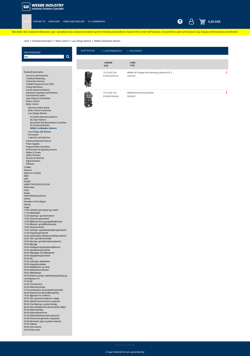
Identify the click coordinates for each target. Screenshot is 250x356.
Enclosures (33, 135)
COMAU (27, 167)
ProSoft (27, 181)
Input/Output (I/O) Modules (38, 98)
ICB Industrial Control (35, 95)
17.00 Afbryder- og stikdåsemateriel (40, 224)
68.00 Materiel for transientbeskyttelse (41, 293)
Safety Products (33, 155)
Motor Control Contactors (39, 110)
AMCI (26, 176)
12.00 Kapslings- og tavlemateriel (39, 216)
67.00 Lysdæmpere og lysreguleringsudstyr (43, 290)
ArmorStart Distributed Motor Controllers (48, 122)
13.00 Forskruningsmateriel (36, 219)
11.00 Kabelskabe (32, 213)
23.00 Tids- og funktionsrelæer (38, 238)
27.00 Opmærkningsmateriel (37, 250)
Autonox (28, 170)
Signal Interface (33, 161)
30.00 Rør (28, 258)
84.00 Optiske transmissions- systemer (42, 301)
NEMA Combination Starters (107, 41)
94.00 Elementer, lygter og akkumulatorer (42, 321)
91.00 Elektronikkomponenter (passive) (41, 315)
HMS (26, 179)
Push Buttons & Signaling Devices (41, 149)
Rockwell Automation (42, 41)
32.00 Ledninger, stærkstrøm (37, 261)
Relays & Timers (33, 152)
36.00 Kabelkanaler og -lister (36, 267)
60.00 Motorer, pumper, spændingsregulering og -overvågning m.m (46, 277)
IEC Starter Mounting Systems (43, 117)
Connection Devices (35, 81)
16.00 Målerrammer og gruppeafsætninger (43, 221)
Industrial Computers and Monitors (41, 93)
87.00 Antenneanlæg (33, 310)
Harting (27, 204)
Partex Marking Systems (35, 196)
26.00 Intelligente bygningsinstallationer (42, 247)
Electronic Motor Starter (38, 108)
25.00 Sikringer (30, 244)
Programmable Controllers (38, 147)
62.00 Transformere (33, 284)
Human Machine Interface (38, 90)
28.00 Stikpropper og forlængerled (39, 253)
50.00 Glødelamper (32, 273)
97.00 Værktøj (30, 324)
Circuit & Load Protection (37, 75)
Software (30, 164)
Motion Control (32, 101)
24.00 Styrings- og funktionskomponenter (42, 241)
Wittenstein (29, 187)
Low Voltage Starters (81, 41)
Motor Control (62, 41)
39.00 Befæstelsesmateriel (36, 270)
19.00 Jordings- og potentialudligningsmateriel (45, 230)
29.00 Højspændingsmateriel (37, 256)
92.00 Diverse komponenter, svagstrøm (42, 318)
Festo (26, 190)
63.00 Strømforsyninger (34, 287)
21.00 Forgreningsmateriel (36, 233)
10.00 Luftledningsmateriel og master (41, 210)
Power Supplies (33, 144)
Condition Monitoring (35, 78)
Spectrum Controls (32, 173)
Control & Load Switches (39, 137)
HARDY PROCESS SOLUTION (37, 184)
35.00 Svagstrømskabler (35, 264)
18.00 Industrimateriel (34, 227)
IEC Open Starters (38, 120)
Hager (26, 207)
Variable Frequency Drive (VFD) (40, 84)
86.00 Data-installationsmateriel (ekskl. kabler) (45, 307)
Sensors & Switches (35, 158)
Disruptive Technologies (35, 201)
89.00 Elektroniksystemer (35, 313)
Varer (26, 41)
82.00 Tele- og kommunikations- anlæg (41, 298)
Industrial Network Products (38, 141)
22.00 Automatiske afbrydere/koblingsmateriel (45, 236)
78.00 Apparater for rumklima (37, 295)
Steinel (27, 199)
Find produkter (32, 52)
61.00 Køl (28, 281)
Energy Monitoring (34, 87)
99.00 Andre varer (32, 330)
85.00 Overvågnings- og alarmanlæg (40, 304)
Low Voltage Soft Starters (39, 132)
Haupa (27, 193)
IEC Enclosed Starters (40, 125)
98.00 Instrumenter (32, 327)
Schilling (131, 345)
